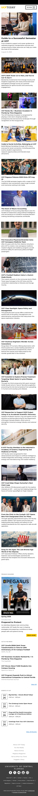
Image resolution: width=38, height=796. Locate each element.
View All (34, 684)
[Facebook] (10, 772)
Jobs (30, 777)
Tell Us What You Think (19, 756)
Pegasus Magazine (19, 753)
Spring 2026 (6, 616)
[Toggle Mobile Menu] (36, 2)
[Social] (19, 772)
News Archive (19, 750)
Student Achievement (28, 783)
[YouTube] (23, 772)
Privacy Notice (21, 780)
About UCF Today (19, 745)
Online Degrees (7, 780)
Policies (14, 780)
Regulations (7, 783)
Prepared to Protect (11, 622)
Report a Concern (16, 783)
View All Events (31, 732)
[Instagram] (27, 772)
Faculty (25, 777)
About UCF (9, 777)
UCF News (18, 786)
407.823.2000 (31, 790)
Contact (19, 777)
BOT (15, 777)
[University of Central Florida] (14, 2)
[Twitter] (14, 772)
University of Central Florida (19, 767)
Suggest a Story (19, 759)
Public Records (30, 780)
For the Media (19, 747)
